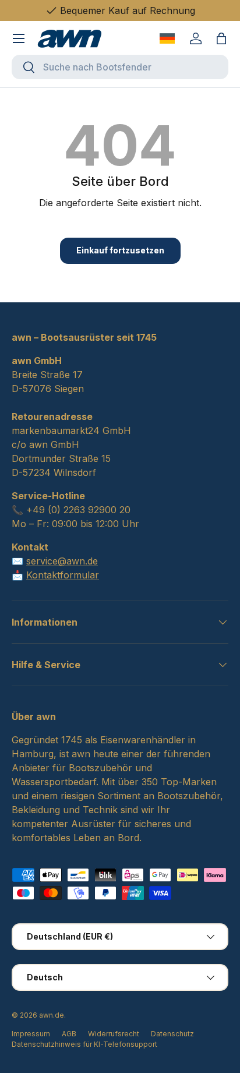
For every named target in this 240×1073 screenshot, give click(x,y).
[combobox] (120, 67)
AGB (69, 1033)
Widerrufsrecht (113, 1033)
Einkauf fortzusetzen (120, 250)
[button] (221, 38)
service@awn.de (62, 561)
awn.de (51, 1015)
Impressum (31, 1033)
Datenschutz (172, 1033)
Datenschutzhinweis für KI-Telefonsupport (84, 1044)
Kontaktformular (62, 575)
